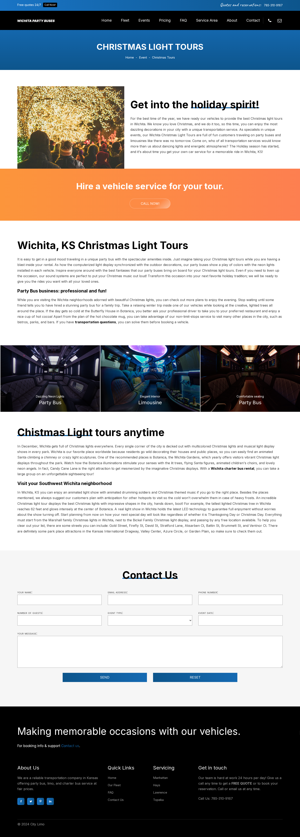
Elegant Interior (150, 396)
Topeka (158, 800)
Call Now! (50, 4)
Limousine (150, 402)
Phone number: (208, 592)
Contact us (70, 746)
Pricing (165, 20)
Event (143, 57)
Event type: (115, 613)
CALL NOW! (150, 204)
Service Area (207, 20)
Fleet (125, 20)
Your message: (27, 633)
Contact (253, 20)
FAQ (183, 20)
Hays (156, 785)
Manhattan (160, 778)
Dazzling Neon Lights (50, 396)
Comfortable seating (250, 396)
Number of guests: (30, 613)
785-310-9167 (273, 5)
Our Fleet (114, 785)
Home (106, 20)
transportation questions (95, 322)
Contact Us (116, 800)
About (232, 20)
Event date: (206, 613)
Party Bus (50, 402)
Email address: (118, 592)
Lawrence (160, 792)
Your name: (24, 592)
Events (144, 20)
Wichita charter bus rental (232, 468)
